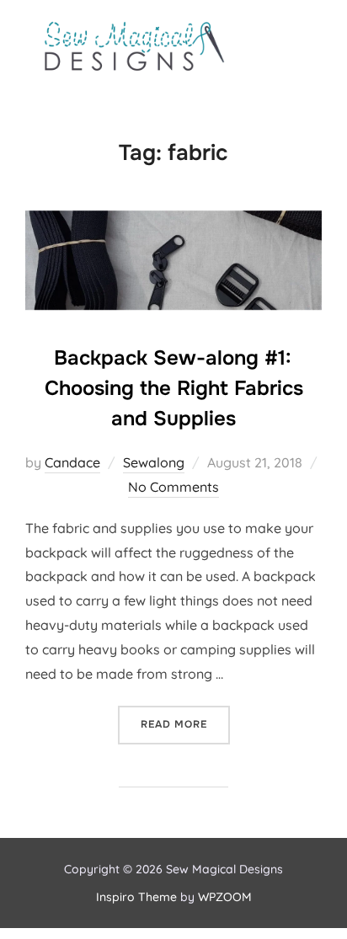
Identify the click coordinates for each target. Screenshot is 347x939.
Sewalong (153, 462)
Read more (185, 724)
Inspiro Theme (136, 896)
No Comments (173, 486)
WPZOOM (225, 896)
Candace (72, 462)
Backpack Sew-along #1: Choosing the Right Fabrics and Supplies (174, 388)
